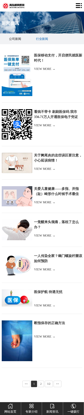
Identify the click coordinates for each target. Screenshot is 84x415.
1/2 (48, 383)
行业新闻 (42, 39)
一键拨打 (73, 411)
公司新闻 (15, 39)
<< (26, 383)
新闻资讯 (52, 411)
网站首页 (10, 411)
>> (57, 383)
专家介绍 (31, 411)
